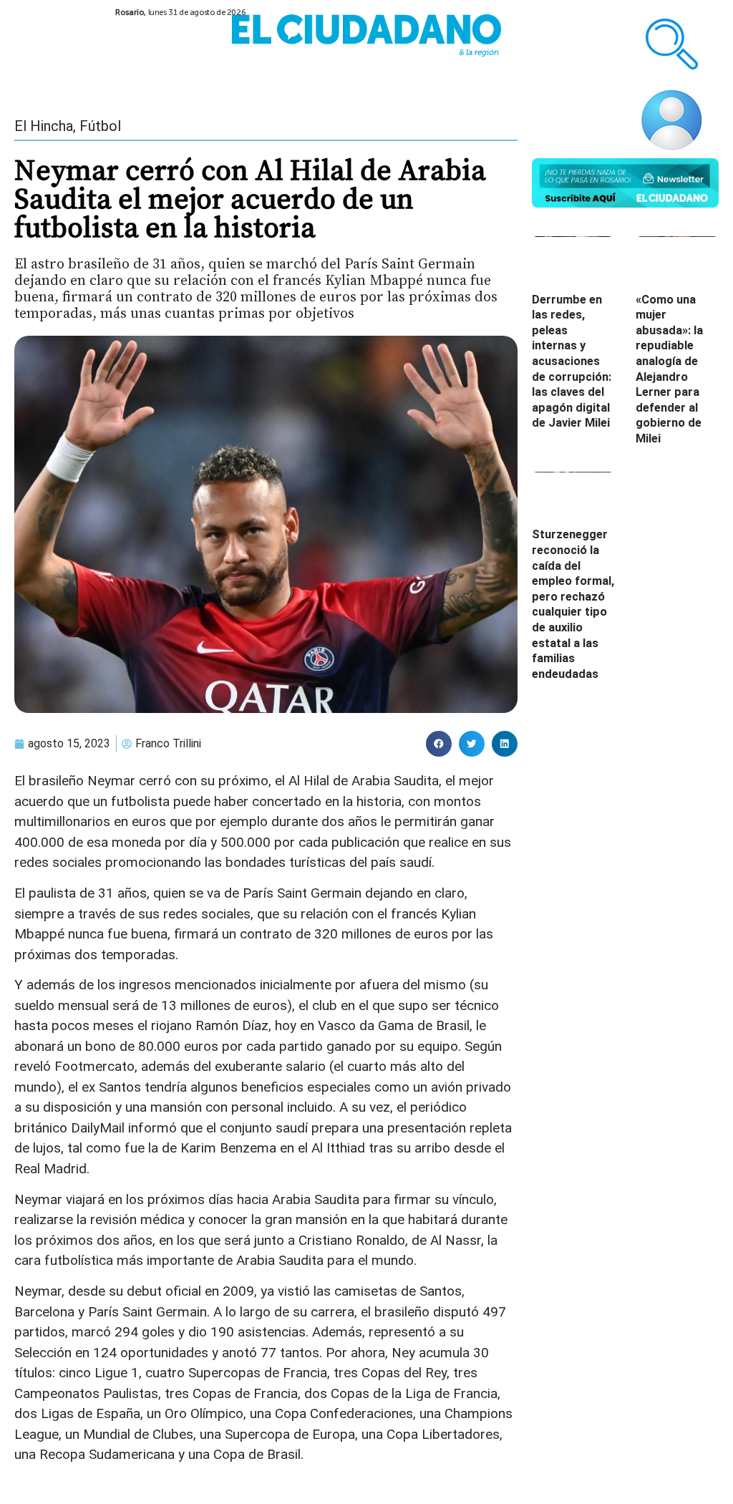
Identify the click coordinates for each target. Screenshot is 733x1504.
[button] (439, 744)
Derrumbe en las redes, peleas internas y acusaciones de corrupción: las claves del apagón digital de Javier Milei (571, 361)
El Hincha (43, 126)
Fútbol (100, 126)
